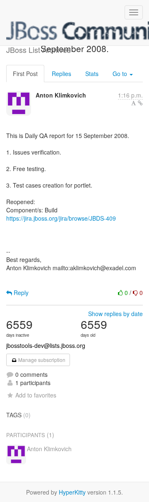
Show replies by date (115, 313)
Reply (20, 292)
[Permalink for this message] (140, 103)
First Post (25, 73)
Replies (61, 73)
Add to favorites (35, 395)
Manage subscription (41, 359)
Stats (92, 73)
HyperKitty (72, 492)
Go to (121, 73)
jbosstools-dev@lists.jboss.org (45, 345)
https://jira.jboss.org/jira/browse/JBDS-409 (61, 218)
